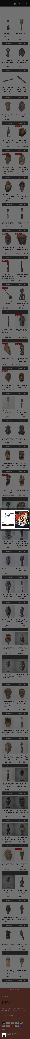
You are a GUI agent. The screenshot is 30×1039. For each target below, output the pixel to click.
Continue (7, 524)
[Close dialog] (28, 511)
